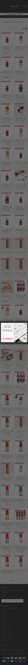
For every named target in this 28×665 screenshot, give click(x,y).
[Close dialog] (26, 324)
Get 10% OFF (7, 338)
